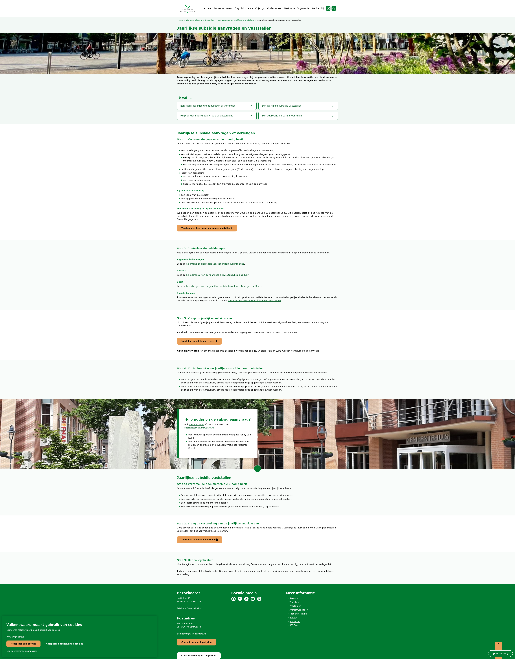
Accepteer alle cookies (23, 643)
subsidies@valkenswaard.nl (199, 427)
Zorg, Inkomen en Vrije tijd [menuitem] (249, 8)
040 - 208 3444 (194, 608)
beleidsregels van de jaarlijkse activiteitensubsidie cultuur (217, 275)
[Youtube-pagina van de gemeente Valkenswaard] (253, 599)
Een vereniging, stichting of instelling (236, 20)
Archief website (297, 609)
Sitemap (294, 598)
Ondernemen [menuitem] (274, 8)
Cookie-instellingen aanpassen (21, 650)
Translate (294, 602)
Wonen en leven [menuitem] (223, 8)
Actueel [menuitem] (207, 8)
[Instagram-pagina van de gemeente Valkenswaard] (240, 599)
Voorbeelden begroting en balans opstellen (206, 228)
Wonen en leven (194, 20)
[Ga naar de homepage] (187, 8)
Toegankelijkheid (298, 613)
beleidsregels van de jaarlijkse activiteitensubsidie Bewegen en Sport (223, 286)
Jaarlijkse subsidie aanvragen (198, 341)
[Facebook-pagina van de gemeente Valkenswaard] (233, 599)
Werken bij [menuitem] (318, 8)
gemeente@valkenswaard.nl (191, 633)
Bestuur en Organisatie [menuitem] (296, 8)
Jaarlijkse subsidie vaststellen (198, 539)
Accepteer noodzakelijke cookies (64, 643)
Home (180, 20)
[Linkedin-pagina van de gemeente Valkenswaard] (259, 599)
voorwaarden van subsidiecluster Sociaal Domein (254, 300)
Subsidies (209, 20)
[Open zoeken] (334, 8)
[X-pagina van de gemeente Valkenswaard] (246, 599)
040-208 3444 (196, 424)
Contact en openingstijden (196, 642)
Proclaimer (295, 605)
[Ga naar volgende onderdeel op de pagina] (257, 468)
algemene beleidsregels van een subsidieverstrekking (215, 263)
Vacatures (295, 621)
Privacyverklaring (15, 636)
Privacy (293, 617)
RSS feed (294, 625)
